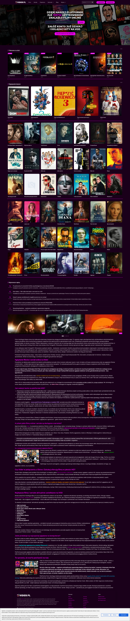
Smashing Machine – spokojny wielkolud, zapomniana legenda (31, 308)
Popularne (42, 2)
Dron (58, 145)
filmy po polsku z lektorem (65, 472)
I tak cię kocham (78, 196)
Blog (57, 2)
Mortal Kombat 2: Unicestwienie (81, 75)
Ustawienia (105, 615)
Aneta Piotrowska (102, 598)
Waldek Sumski (101, 596)
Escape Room (93, 145)
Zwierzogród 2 (34, 117)
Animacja (70, 598)
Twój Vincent (44, 145)
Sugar (9, 249)
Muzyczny (85, 600)
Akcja (69, 596)
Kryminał (85, 598)
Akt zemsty (60, 171)
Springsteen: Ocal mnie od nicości (98, 75)
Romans (85, 603)
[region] (65, 614)
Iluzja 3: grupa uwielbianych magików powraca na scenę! (29, 297)
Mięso (108, 171)
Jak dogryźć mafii (12, 196)
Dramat (70, 602)
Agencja (92, 275)
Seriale (35, 2)
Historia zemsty (78, 171)
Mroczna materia (45, 275)
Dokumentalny (71, 600)
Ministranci (103, 117)
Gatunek (50, 2)
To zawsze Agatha (61, 275)
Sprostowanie (110, 224)
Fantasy (70, 605)
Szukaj (81, 22)
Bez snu (92, 171)
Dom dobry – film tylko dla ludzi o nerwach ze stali (27, 291)
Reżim (42, 224)
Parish (92, 249)
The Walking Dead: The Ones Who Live (16, 275)
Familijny (70, 603)
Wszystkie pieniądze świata (30, 196)
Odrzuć (114, 615)
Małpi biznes (60, 249)
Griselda (10, 224)
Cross (25, 275)
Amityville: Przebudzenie (80, 145)
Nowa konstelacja (78, 249)
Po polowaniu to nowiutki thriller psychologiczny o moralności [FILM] (33, 286)
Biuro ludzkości (94, 196)
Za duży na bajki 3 (61, 75)
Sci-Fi (84, 605)
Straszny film (110, 75)
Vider (28, 426)
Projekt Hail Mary (28, 75)
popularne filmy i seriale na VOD (24, 497)
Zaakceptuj (123, 615)
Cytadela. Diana (61, 224)
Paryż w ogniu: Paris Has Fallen (48, 249)
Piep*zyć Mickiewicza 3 (59, 117)
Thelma (59, 196)
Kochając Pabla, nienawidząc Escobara (17, 145)
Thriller (84, 607)
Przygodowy (85, 602)
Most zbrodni (93, 224)
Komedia (85, 596)
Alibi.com (43, 171)
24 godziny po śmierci (112, 145)
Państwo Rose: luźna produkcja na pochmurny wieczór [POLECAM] (32, 302)
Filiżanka (26, 249)
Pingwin (109, 275)
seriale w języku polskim (75, 547)
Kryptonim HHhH (28, 171)
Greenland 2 (44, 75)
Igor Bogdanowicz (102, 600)
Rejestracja (110, 2)
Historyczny (70, 607)
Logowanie (101, 2)
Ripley (108, 249)
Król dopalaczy (11, 75)
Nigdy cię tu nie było (12, 171)
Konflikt (76, 275)
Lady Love (26, 224)
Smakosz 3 (109, 196)
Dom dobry (10, 117)
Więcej (62, 2)
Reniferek (76, 224)
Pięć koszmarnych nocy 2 (83, 117)
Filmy (29, 2)
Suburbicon (43, 196)
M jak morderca (28, 145)
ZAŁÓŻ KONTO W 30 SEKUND (65, 33)
